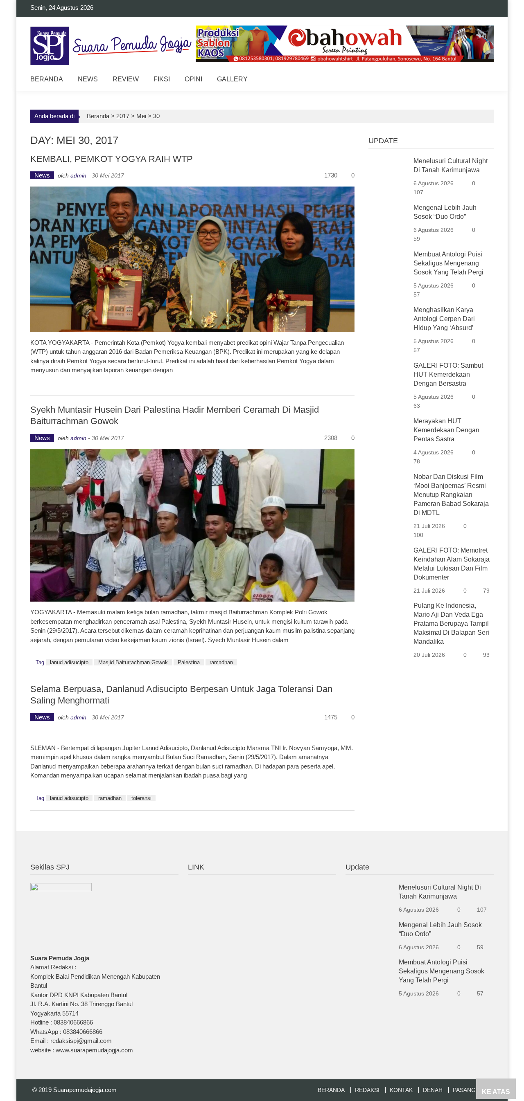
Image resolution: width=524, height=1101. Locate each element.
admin (78, 175)
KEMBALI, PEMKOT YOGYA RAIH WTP (111, 159)
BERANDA (331, 1090)
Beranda (46, 79)
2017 (122, 115)
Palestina (189, 662)
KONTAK (401, 1090)
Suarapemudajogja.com (85, 1089)
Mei (141, 115)
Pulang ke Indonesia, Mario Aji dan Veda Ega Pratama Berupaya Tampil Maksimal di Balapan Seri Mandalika (451, 623)
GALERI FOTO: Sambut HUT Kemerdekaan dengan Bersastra (448, 374)
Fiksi (162, 79)
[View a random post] (481, 80)
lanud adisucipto (69, 662)
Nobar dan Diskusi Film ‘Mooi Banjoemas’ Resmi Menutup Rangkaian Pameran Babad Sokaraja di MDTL (451, 494)
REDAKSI (367, 1090)
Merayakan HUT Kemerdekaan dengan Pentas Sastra (446, 430)
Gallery (232, 79)
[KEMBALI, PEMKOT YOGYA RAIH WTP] (192, 259)
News (88, 79)
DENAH (433, 1090)
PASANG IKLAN (473, 1090)
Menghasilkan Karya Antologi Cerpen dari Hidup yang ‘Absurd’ (444, 318)
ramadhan (221, 662)
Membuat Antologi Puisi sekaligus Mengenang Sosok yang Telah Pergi (448, 263)
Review (126, 79)
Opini (193, 79)
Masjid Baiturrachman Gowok (133, 662)
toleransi (141, 798)
